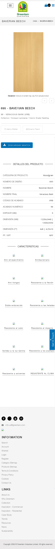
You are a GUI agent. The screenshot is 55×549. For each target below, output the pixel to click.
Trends (4, 519)
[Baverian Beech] (44, 100)
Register (5, 458)
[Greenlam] (23, 9)
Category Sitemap (9, 462)
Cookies (5, 478)
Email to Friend (34, 129)
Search (5, 442)
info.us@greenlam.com (15, 425)
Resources (6, 523)
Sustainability (7, 531)
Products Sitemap (9, 466)
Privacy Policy (7, 474)
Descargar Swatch (19, 145)
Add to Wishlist (12, 129)
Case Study (7, 515)
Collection (6, 503)
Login (4, 454)
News (4, 527)
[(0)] (46, 5)
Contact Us (6, 482)
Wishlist (5, 450)
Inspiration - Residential (12, 511)
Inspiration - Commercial (12, 507)
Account (5, 446)
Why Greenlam (8, 499)
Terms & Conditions (10, 470)
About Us (5, 495)
